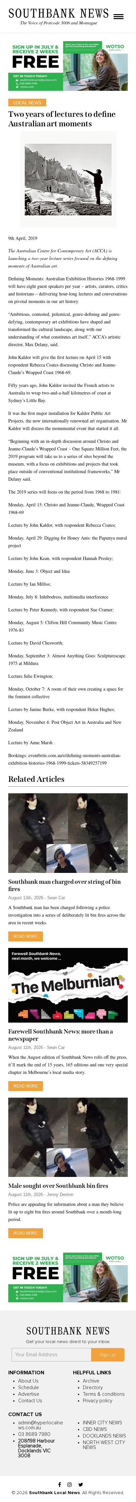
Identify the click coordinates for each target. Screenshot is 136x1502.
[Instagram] (69, 1485)
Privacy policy (97, 1400)
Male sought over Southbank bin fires (58, 1185)
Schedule (28, 1387)
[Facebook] (59, 1485)
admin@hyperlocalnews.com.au (40, 1425)
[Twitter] (80, 1485)
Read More (26, 936)
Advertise (28, 1394)
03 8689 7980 (34, 1434)
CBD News (95, 1429)
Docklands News (104, 1436)
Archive (91, 1381)
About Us (28, 1381)
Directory (93, 1387)
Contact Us (30, 1400)
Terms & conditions (104, 1394)
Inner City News (102, 1422)
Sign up (108, 1355)
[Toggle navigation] (118, 17)
